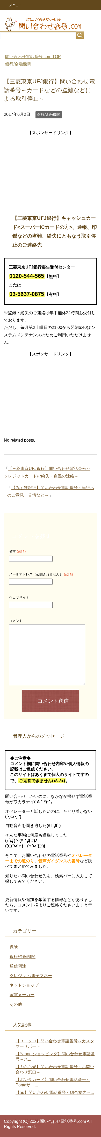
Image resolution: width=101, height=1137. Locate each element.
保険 (14, 947)
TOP (33, 56)
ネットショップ (24, 985)
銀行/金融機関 (48, 114)
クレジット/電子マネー (31, 975)
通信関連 (18, 966)
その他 (16, 1004)
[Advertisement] (50, 173)
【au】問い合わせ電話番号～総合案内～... (55, 1092)
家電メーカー (22, 995)
